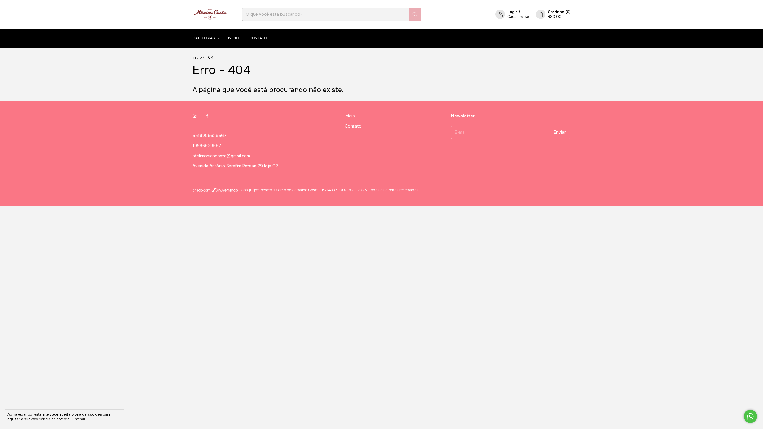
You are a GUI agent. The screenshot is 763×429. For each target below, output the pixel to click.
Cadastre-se (518, 16)
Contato (258, 38)
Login (512, 12)
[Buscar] (415, 14)
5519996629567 (210, 135)
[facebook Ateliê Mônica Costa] (207, 116)
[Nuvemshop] (216, 191)
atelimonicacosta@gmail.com (221, 155)
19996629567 (207, 145)
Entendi (78, 419)
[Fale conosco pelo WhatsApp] (750, 416)
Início (233, 38)
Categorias (204, 38)
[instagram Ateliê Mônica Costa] (195, 116)
